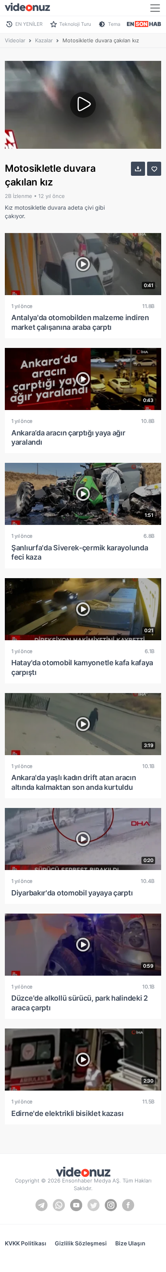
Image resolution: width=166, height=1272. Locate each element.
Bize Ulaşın (130, 1243)
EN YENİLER (29, 24)
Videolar (15, 40)
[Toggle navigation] (155, 8)
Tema (114, 24)
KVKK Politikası (25, 1243)
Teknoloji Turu (75, 24)
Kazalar (44, 40)
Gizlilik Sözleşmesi (81, 1243)
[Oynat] (83, 105)
